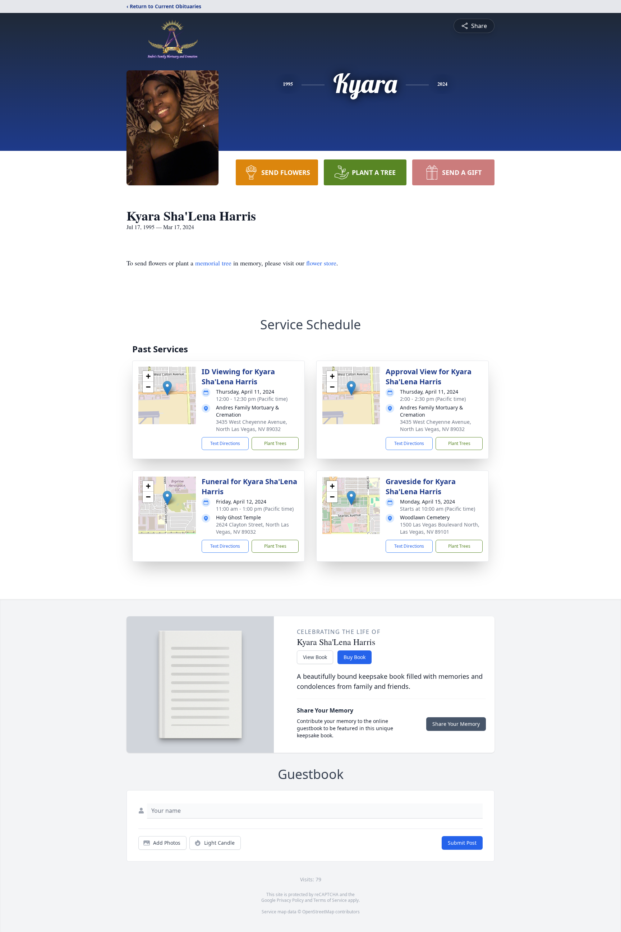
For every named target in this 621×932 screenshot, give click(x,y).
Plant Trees (275, 443)
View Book (315, 657)
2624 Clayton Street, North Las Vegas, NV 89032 (252, 528)
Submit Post (462, 842)
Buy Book (354, 657)
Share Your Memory (456, 723)
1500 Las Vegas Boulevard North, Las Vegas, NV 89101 (439, 528)
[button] (167, 388)
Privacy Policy (290, 900)
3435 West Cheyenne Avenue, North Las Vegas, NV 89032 (251, 425)
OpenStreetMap (318, 912)
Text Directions (225, 443)
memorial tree (213, 263)
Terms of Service (330, 900)
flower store (321, 263)
